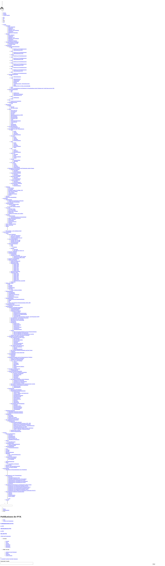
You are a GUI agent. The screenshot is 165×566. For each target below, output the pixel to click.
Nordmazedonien (11, 495)
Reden (7, 462)
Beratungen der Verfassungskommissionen (22, 424)
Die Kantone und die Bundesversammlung (19, 385)
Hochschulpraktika (12, 458)
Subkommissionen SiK (18, 70)
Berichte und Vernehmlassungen (20, 48)
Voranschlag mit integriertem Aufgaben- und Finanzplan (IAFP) (26, 316)
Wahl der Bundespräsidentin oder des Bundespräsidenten (25, 331)
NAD (12, 245)
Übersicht (10, 222)
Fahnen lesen (11, 212)
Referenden (15, 376)
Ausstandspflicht (16, 394)
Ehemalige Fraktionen (15, 236)
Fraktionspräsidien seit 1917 (16, 237)
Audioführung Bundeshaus (13, 439)
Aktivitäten (15, 133)
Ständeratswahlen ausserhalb (19, 280)
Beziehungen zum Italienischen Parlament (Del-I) (18, 489)
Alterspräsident (16, 338)
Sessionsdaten (11, 220)
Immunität (15, 404)
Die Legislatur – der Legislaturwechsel (13, 230)
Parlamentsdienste (9, 291)
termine (14, 157)
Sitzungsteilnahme (17, 398)
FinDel (9, 105)
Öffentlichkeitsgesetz (10, 461)
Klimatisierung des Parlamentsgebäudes (16, 299)
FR (3, 18)
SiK (11, 68)
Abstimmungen (9, 199)
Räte (9, 284)
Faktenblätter (11, 416)
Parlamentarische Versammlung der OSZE (16, 480)
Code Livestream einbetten (16, 290)
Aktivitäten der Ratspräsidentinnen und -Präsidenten (16, 469)
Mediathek (8, 453)
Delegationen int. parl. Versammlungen (16, 128)
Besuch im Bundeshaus (10, 433)
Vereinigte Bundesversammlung (12, 41)
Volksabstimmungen (10, 443)
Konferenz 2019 (14, 118)
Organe (4, 24)
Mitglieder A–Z (11, 29)
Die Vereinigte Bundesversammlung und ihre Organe (21, 350)
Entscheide (15, 249)
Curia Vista (8, 207)
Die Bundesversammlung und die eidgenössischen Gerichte (23, 383)
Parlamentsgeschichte (10, 303)
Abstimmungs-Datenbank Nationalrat (15, 200)
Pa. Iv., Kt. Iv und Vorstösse (16, 360)
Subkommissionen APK (18, 59)
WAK (12, 62)
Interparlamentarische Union (14, 477)
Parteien (10, 194)
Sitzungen (10, 286)
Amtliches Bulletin (9, 203)
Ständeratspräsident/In (17, 349)
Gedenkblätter (14, 254)
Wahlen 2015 (16, 269)
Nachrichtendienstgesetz (16, 120)
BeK (12, 90)
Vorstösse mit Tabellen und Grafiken (15, 213)
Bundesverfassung (17, 324)
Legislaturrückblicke (12, 252)
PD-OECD (10, 483)
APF (12, 130)
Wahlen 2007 (16, 266)
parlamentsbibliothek (10, 446)
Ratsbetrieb (5, 198)
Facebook (7, 558)
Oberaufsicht (13, 321)
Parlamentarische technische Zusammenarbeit (15, 491)
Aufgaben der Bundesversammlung (15, 307)
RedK (12, 98)
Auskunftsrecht (14, 121)
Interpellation (16, 364)
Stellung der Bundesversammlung (15, 371)
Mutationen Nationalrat (13, 32)
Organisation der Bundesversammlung (16, 336)
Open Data (10, 288)
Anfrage (15, 361)
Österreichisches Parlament (16, 183)
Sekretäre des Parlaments (13, 296)
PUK (12, 87)
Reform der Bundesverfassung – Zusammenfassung (23, 425)
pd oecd (12, 159)
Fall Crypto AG (14, 110)
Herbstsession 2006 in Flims (19, 257)
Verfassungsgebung (17, 327)
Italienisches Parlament (15, 176)
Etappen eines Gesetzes (15, 430)
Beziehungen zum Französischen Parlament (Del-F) (18, 488)
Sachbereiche (16, 81)
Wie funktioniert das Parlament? (12, 419)
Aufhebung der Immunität (18, 380)
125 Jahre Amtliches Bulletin (14, 206)
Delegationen (8, 104)
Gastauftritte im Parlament (13, 463)
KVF (12, 60)
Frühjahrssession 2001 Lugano (19, 256)
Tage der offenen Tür (12, 438)
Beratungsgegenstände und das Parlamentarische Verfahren (20, 357)
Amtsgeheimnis (16, 392)
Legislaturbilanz (11, 287)
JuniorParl (8, 554)
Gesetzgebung (16, 325)
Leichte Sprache (6, 15)
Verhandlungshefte (12, 445)
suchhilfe (7, 451)
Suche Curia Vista (9, 225)
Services (5, 432)
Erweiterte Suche (11, 44)
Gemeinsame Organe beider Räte (17, 352)
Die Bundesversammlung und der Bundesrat (20, 379)
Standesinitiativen (17, 387)
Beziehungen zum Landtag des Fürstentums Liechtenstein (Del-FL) (22, 490)
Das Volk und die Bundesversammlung (19, 372)
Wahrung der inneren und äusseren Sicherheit (20, 335)
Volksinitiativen (16, 378)
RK (11, 47)
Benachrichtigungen (10, 452)
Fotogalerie (8, 544)
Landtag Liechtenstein (15, 179)
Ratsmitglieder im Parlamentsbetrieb (18, 390)
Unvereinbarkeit (16, 409)
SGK (12, 51)
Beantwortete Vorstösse (13, 211)
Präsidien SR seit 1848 (15, 241)
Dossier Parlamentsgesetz (16, 431)
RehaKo (12, 248)
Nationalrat (8, 25)
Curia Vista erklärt (12, 210)
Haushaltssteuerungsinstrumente (19, 313)
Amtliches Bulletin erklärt (13, 204)
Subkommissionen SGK (18, 53)
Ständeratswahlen (14, 272)
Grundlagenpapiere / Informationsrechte (21, 83)
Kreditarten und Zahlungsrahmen (20, 314)
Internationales (6, 468)
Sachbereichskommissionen (13, 46)
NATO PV (13, 153)
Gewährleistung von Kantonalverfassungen (19, 317)
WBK (12, 66)
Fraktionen (8, 186)
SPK (12, 72)
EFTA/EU (13, 135)
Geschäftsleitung (11, 293)
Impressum (8, 545)
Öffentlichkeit (16, 375)
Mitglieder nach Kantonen (13, 30)
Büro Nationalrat (11, 26)
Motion (14, 365)
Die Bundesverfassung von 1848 (20, 426)
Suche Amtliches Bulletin (11, 223)
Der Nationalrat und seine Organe (18, 337)
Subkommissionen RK (18, 50)
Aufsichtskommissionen (13, 74)
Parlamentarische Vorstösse (18, 382)
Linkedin (3, 558)
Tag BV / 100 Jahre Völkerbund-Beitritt (21, 429)
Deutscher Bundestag (15, 169)
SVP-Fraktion (11, 188)
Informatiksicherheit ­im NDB (17, 115)
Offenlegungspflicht (17, 408)
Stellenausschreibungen (18, 94)
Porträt (14, 131)
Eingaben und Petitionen (18, 373)
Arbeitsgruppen (16, 80)
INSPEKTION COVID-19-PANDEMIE (21, 86)
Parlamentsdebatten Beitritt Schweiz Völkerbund (23, 427)
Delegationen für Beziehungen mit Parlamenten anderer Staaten (21, 168)
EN (4, 22)
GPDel (9, 109)
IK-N (12, 96)
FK (11, 75)
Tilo (9, 301)
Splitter (9, 300)
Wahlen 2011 (16, 268)
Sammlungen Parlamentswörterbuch (15, 412)
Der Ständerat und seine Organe (17, 345)
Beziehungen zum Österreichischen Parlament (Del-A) (19, 487)
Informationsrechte (17, 396)
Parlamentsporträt (9, 306)
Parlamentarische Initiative (18, 366)
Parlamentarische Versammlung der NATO (17, 482)
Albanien (10, 492)
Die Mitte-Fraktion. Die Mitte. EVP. (15, 190)
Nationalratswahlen (15, 263)
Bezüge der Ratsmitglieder (11, 197)
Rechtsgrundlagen (17, 134)
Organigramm (11, 295)
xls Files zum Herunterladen (14, 201)
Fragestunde (15, 363)
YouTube (11, 558)
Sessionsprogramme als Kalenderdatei (18, 217)
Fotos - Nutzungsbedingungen (14, 454)
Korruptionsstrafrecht (17, 407)
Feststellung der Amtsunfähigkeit (20, 381)
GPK (12, 77)
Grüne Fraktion (11, 192)
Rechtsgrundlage (16, 160)
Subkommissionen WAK (18, 65)
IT (3, 19)
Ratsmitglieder (11, 388)
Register (7, 499)
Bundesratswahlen (14, 262)
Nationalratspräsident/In (18, 343)
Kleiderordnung (16, 397)
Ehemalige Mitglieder (12, 251)
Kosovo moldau (11, 496)
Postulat (15, 367)
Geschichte (13, 205)
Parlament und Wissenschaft (14, 305)
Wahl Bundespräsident (15, 271)
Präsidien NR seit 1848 (15, 240)
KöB (12, 244)
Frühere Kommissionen (13, 243)
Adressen (7, 196)
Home (4, 509)
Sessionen (8, 214)
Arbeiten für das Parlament (13, 294)
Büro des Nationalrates (18, 339)
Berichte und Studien (12, 417)
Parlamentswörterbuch (10, 410)
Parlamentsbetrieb (11, 353)
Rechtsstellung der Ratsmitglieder (17, 403)
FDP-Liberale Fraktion (13, 191)
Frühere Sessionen (12, 219)
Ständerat (7, 33)
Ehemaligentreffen (14, 242)
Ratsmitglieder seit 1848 (13, 43)
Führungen (10, 434)
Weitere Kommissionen (13, 89)
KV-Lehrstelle (11, 459)
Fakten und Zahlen (9, 283)
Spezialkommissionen (12, 102)
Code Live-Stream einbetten (11, 467)
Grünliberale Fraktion (12, 193)
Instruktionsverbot (17, 405)
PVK (9, 99)
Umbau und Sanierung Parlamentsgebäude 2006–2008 (19, 302)
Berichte (15, 82)
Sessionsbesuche (11, 436)
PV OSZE (13, 162)
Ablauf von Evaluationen (16, 101)
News (7, 448)
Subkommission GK (17, 95)
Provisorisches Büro (17, 344)
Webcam (10, 455)
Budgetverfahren (16, 312)
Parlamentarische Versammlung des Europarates (18, 481)
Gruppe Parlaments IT (15, 127)
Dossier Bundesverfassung (16, 422)
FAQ (9, 498)
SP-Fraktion (10, 189)
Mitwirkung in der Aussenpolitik (17, 320)
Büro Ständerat (11, 35)
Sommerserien (8, 465)
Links (14, 84)
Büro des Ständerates (17, 346)
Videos (14, 147)
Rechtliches (8, 547)
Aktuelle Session (11, 215)
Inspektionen (13, 124)
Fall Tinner (13, 112)
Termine (15, 132)
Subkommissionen (17, 76)
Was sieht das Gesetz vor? (18, 250)
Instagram (16, 558)
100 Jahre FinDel (14, 108)
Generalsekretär (11, 292)
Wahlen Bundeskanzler (15, 261)
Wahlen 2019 (16, 270)
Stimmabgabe (16, 402)
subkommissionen (17, 79)
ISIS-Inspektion (14, 116)
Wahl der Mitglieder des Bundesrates (20, 332)
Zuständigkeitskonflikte (15, 308)
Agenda (7, 543)
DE (4, 17)
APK (12, 57)
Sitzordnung (10, 31)
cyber (12, 123)
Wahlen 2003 (16, 265)
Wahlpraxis (13, 281)
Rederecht (15, 400)
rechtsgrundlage (16, 167)
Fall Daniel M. (14, 111)
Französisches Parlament (16, 172)
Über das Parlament (7, 232)
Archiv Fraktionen (12, 234)
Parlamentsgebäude (10, 298)
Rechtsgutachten (14, 117)
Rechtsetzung (13, 322)
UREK (12, 54)
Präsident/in (10, 28)
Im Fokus (8, 449)
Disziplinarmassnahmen (18, 395)
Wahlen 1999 (16, 264)
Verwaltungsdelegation (13, 126)
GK (11, 91)
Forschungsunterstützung (13, 447)
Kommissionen (9, 45)
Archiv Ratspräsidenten (13, 239)
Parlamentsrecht (11, 421)
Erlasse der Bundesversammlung (17, 358)
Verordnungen (16, 328)
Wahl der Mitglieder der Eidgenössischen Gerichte (23, 334)
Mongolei (10, 494)
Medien (7, 440)
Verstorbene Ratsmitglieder (13, 258)
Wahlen (7, 226)
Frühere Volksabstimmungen (14, 444)
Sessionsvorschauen (12, 221)
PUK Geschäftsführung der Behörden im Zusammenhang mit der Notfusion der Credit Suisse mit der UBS (32, 88)
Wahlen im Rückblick (12, 259)
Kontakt (4, 14)
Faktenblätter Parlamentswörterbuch (15, 411)
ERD (12, 141)
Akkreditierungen (11, 441)
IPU (12, 148)
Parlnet (4, 12)
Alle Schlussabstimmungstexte (14, 218)
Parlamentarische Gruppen (13, 418)
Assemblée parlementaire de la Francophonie (17, 478)
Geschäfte (10, 285)
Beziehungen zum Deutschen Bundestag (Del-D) (18, 485)
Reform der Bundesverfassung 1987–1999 (22, 423)
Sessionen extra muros (15, 255)
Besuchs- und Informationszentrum (13, 466)
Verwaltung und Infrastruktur (14, 368)
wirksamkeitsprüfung (15, 309)
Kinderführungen (11, 437)
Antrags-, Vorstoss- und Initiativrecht (20, 393)
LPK (12, 103)
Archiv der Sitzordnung (15, 235)
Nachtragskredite (16, 315)
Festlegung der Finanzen (16, 310)
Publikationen (16, 92)
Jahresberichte (14, 125)
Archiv (7, 233)
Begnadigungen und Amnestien (17, 319)
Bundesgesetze (16, 323)
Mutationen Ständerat (12, 40)
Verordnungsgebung (17, 329)
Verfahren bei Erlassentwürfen (17, 359)
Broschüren (10, 415)
